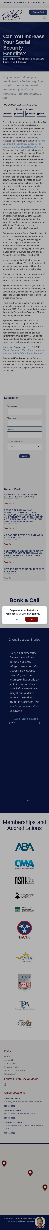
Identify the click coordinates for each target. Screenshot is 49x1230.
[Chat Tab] (24, 615)
